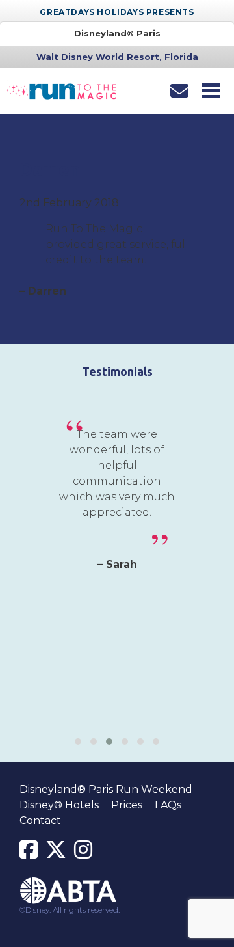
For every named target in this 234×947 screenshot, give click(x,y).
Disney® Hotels (59, 805)
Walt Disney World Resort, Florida (117, 56)
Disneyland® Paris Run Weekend (106, 789)
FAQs (168, 805)
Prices (126, 805)
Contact (40, 820)
